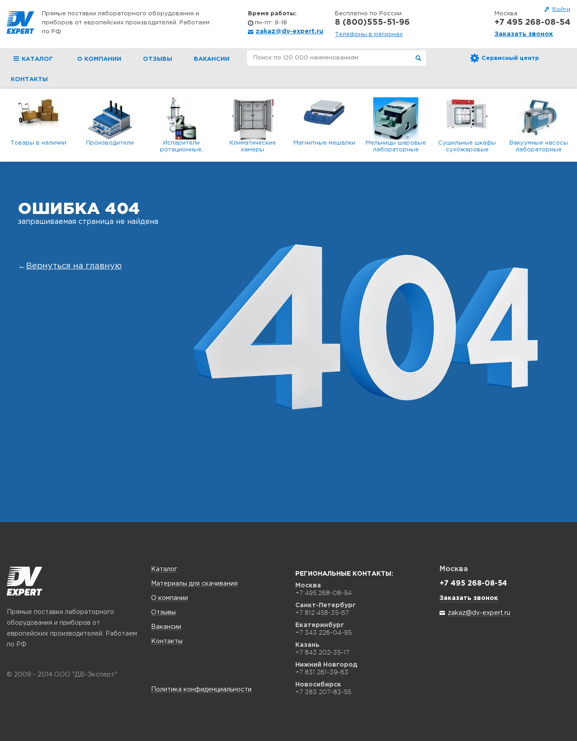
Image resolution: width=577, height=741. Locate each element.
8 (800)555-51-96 (372, 22)
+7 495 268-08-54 (532, 22)
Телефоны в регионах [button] (369, 34)
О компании (99, 59)
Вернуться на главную (74, 266)
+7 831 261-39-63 (321, 672)
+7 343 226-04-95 (323, 632)
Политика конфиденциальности (201, 689)
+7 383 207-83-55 (323, 692)
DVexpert (24, 581)
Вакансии (211, 59)
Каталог (164, 569)
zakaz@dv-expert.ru (289, 31)
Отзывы (157, 59)
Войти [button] (561, 9)
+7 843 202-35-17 (322, 652)
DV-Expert (20, 22)
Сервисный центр (510, 58)
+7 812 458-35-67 (322, 612)
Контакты (29, 79)
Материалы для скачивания (194, 583)
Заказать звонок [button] (524, 34)
